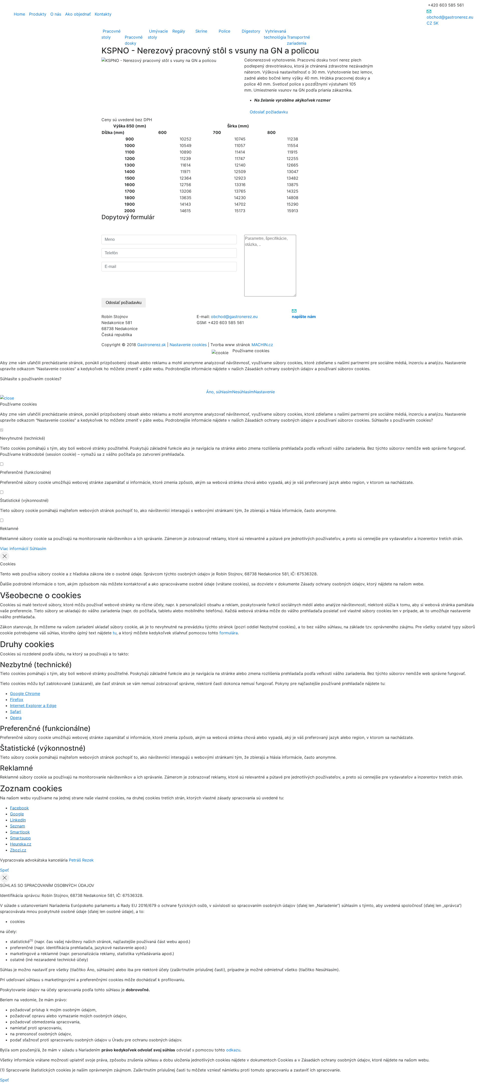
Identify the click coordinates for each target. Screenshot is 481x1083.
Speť (4, 870)
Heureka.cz (20, 843)
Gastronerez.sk (151, 344)
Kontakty (103, 14)
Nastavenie (264, 391)
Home (19, 14)
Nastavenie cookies (188, 344)
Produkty (37, 14)
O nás (55, 14)
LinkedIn (18, 819)
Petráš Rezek (81, 860)
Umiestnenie (266, 90)
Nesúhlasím (243, 391)
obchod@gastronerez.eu (450, 17)
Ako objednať (78, 14)
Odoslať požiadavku (268, 111)
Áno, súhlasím (219, 391)
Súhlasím (38, 548)
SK (435, 23)
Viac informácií (14, 548)
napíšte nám (304, 316)
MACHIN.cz (262, 344)
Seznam (17, 825)
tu (114, 632)
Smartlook (20, 831)
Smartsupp (20, 837)
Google (17, 813)
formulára (228, 632)
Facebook (19, 807)
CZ (429, 23)
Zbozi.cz (18, 850)
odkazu (233, 1049)
